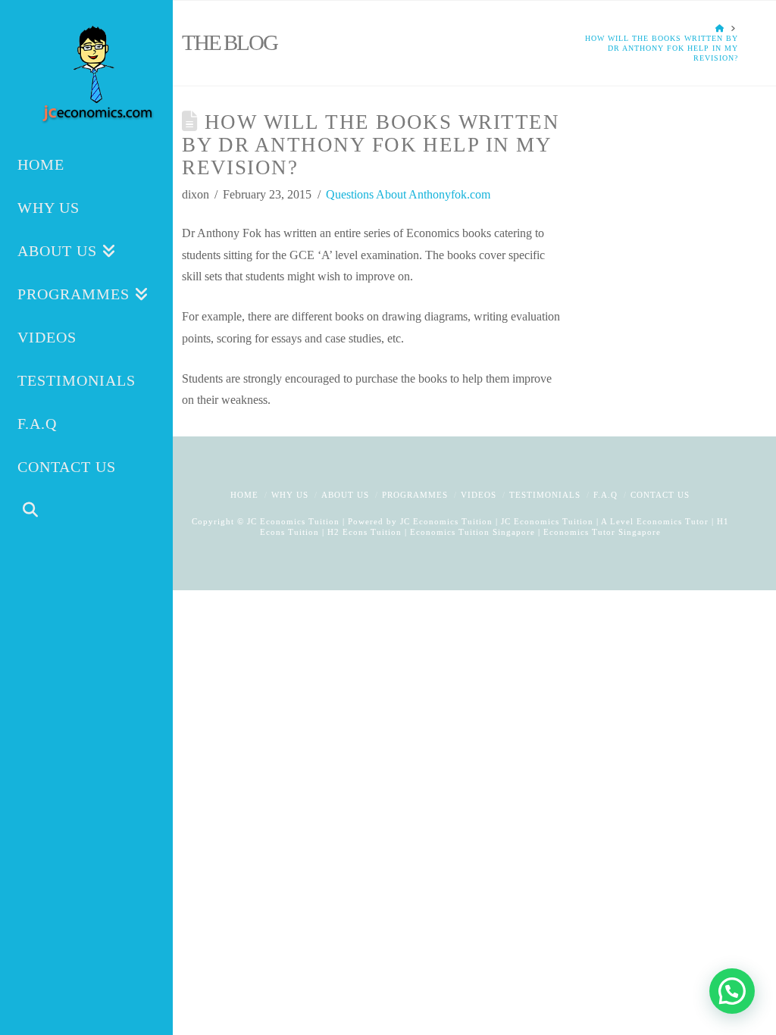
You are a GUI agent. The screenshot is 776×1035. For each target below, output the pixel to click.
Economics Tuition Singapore (472, 531)
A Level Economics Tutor (655, 521)
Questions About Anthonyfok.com (408, 194)
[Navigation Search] (86, 511)
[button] (732, 991)
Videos (478, 494)
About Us (345, 494)
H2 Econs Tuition (364, 531)
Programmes (415, 494)
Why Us (289, 494)
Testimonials (544, 494)
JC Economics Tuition (446, 521)
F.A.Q (605, 494)
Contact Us (660, 494)
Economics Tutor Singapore (602, 531)
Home (244, 494)
